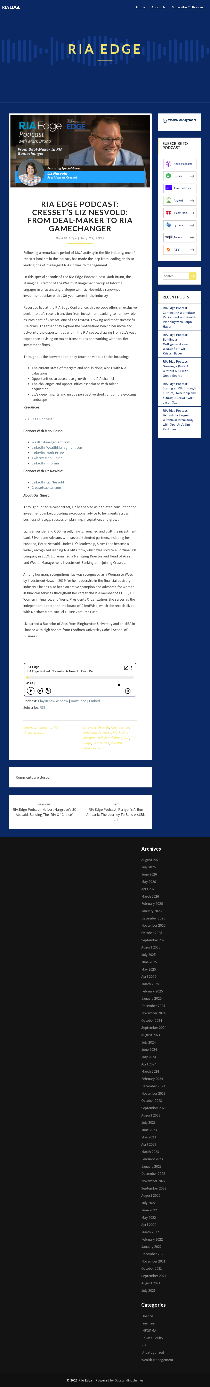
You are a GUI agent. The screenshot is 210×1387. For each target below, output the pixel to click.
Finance (29, 727)
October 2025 (151, 932)
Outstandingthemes (129, 1380)
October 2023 (151, 1100)
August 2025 (150, 947)
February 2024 (152, 1078)
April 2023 (148, 1144)
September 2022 (153, 1188)
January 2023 (151, 1166)
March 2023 (150, 1151)
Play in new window (53, 701)
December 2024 (153, 1005)
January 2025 (151, 998)
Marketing (121, 732)
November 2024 (153, 1013)
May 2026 (148, 881)
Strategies (101, 743)
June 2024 (149, 1049)
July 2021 (148, 1290)
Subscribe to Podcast (188, 7)
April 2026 (148, 889)
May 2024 (148, 1056)
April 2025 (148, 976)
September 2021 (153, 1275)
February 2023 (152, 1159)
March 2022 (150, 1232)
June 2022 (149, 1210)
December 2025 (153, 918)
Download (78, 701)
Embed (94, 701)
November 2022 (153, 1180)
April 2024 (148, 1064)
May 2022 (148, 1217)
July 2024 (148, 1042)
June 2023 (149, 1129)
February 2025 (152, 991)
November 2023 (153, 1093)
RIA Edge (69, 238)
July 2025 (148, 954)
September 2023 (153, 1108)
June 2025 (149, 962)
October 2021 (151, 1268)
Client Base (120, 727)
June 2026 (149, 874)
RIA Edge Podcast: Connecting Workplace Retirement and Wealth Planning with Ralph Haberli (179, 317)
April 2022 (148, 1224)
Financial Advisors (97, 732)
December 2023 (153, 1086)
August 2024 (150, 1035)
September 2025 (153, 940)
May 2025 (148, 969)
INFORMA (148, 1330)
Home (140, 7)
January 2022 (151, 1246)
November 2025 (153, 925)
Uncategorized (34, 732)
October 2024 (151, 1020)
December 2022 (153, 1173)
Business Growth (96, 727)
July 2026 (148, 867)
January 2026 (151, 910)
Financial (44, 727)
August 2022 (150, 1195)
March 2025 (150, 983)
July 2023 (148, 1122)
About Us (158, 7)
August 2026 (150, 859)
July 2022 (148, 1202)
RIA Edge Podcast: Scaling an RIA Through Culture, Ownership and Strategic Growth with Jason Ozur (179, 393)
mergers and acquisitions (102, 737)
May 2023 (148, 1137)
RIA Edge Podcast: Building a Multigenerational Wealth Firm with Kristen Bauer (176, 344)
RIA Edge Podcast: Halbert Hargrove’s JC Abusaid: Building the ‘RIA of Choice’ (44, 810)
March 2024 (150, 1071)
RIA (56, 727)
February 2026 (152, 903)
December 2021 (153, 1253)
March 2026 (150, 896)
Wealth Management (157, 1359)
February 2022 (152, 1239)
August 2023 (150, 1115)
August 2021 (150, 1283)
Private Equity (152, 1337)
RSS (43, 707)
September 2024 (153, 1027)
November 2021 (153, 1261)
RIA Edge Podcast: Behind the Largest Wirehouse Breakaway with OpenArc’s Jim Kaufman (178, 419)
